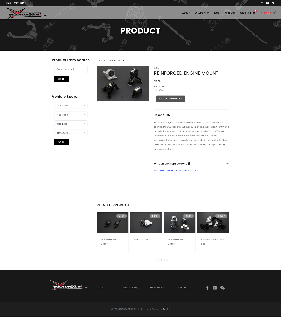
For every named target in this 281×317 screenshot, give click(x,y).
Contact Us (102, 287)
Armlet (166, 309)
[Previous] (100, 82)
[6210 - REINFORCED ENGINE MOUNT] (123, 83)
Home (102, 60)
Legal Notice (157, 287)
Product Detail (117, 60)
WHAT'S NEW (202, 13)
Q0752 (221, 216)
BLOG (217, 13)
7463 (121, 216)
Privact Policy (130, 287)
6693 (188, 216)
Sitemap (182, 287)
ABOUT (186, 13)
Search (61, 79)
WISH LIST (248, 12)
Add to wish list (172, 98)
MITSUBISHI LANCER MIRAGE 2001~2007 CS (175, 170)
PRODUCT (230, 13)
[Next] (145, 82)
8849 (155, 216)
